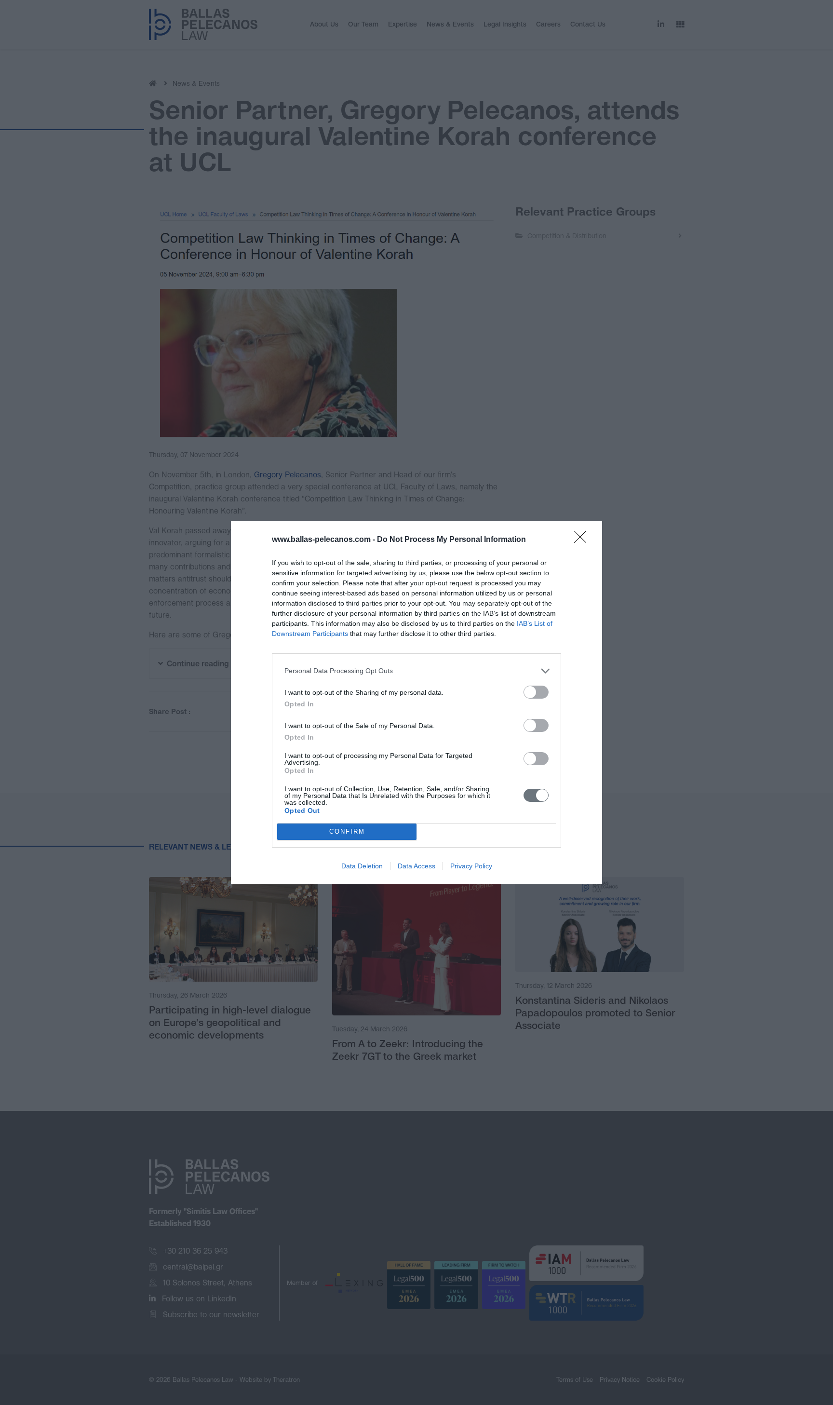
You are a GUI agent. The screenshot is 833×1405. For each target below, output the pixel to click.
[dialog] (416, 702)
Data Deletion (362, 866)
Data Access (416, 866)
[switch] (536, 692)
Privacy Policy (471, 866)
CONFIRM (347, 831)
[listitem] (416, 671)
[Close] (583, 540)
